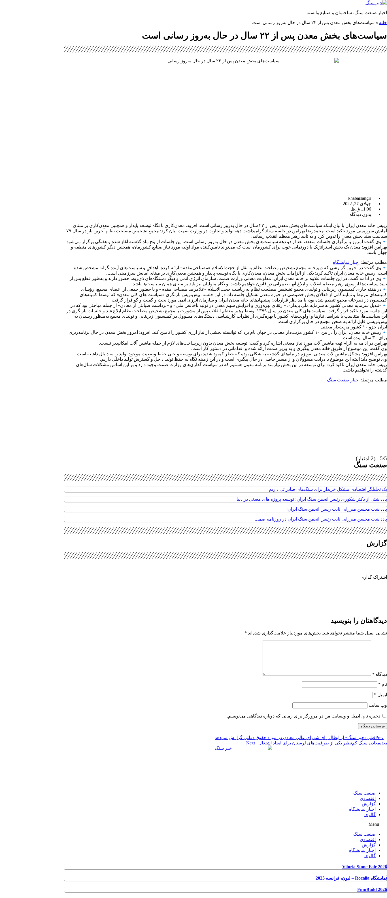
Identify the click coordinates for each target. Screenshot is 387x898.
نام (382, 684)
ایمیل (380, 694)
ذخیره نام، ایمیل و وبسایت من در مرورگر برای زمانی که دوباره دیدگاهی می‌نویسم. (303, 716)
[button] (225, 588)
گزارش (369, 803)
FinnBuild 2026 (372, 889)
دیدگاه (379, 674)
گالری (370, 814)
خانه (383, 22)
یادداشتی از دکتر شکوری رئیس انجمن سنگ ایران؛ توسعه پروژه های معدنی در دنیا (312, 499)
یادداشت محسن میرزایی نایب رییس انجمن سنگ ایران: (336, 509)
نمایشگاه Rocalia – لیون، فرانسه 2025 (351, 878)
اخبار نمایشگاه (346, 262)
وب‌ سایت (378, 705)
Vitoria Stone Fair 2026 (364, 866)
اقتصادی (368, 798)
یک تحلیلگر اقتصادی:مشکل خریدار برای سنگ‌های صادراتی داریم (328, 489)
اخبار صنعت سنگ (343, 379)
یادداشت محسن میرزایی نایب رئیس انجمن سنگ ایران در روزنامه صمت (320, 519)
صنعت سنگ (364, 793)
